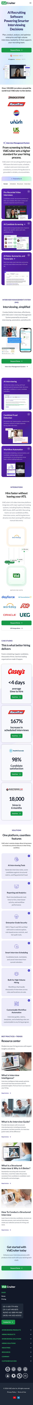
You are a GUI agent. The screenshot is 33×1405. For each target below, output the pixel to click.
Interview (27, 184)
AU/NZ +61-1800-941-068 (12, 1312)
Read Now (15, 697)
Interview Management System (15, 366)
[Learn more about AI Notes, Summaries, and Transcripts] (28, 255)
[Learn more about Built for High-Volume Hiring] (29, 970)
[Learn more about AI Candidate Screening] (28, 223)
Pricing (3, 1299)
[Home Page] (8, 1287)
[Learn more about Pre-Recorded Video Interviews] (28, 191)
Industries (6, 1348)
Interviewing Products (11, 1330)
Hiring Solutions (9, 1343)
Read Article (5, 1093)
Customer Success (9, 1361)
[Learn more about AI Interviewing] (28, 380)
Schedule (13, 184)
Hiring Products (8, 1334)
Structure (20, 184)
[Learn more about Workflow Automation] (28, 448)
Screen (6, 184)
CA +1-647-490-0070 (10, 1309)
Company (5, 1356)
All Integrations (15, 628)
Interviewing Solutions (11, 1339)
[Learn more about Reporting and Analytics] (29, 883)
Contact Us (7, 1322)
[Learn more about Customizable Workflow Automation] (29, 1000)
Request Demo (15, 50)
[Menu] (30, 3)
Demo (3, 1296)
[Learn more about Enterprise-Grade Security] (29, 913)
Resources (6, 1352)
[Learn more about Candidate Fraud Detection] (28, 414)
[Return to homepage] (8, 3)
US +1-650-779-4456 (10, 1306)
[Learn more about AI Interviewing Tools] (29, 856)
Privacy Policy (11, 1392)
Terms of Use (22, 1392)
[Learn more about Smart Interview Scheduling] (29, 943)
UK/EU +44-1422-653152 (12, 1315)
